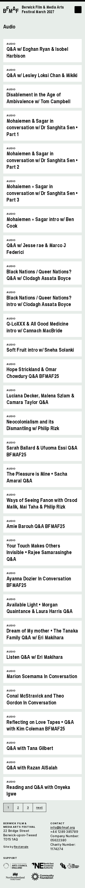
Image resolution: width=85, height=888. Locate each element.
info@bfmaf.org (62, 827)
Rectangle (21, 846)
